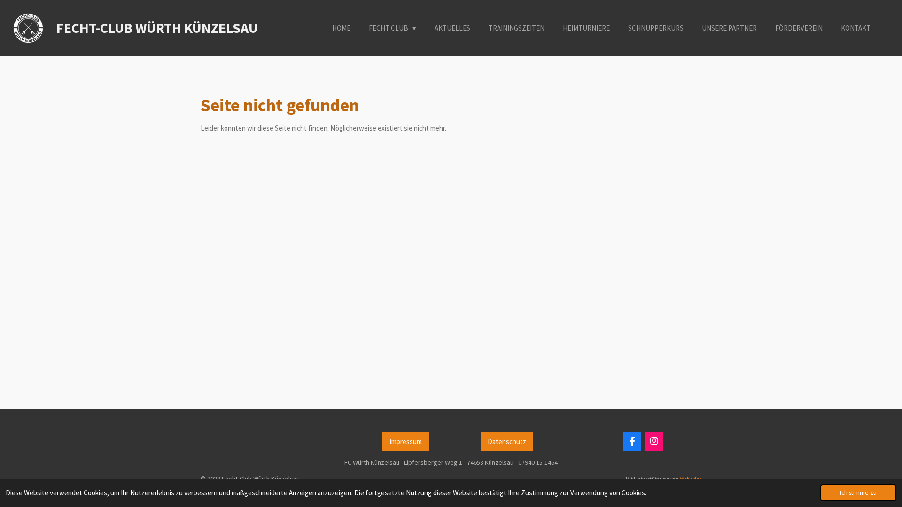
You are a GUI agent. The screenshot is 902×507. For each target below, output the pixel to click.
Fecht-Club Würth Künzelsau (157, 28)
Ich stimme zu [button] (858, 493)
